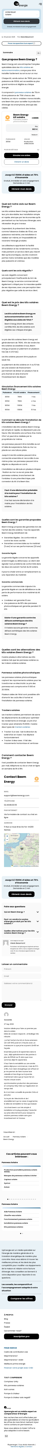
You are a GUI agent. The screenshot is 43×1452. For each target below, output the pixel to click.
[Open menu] (40, 4)
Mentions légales (17, 1446)
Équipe (7, 1327)
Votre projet (10, 12)
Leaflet (15, 866)
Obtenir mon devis (21, 189)
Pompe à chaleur (11, 1393)
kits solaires (25, 67)
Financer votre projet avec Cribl (18, 1368)
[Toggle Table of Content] (37, 53)
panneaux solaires (23, 92)
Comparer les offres (22, 1298)
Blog (6, 1319)
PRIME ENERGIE (10, 1348)
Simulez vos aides (21, 155)
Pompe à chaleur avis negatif (17, 1397)
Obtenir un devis (21, 162)
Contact (29, 1446)
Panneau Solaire (10, 1162)
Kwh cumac (9, 1389)
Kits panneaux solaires (14, 1385)
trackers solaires (22, 727)
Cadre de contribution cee (16, 1352)
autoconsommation (11, 70)
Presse (7, 1323)
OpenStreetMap (25, 866)
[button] (21, 847)
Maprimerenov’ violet (13, 1360)
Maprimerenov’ (11, 1356)
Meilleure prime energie (14, 1363)
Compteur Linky (11, 1381)
